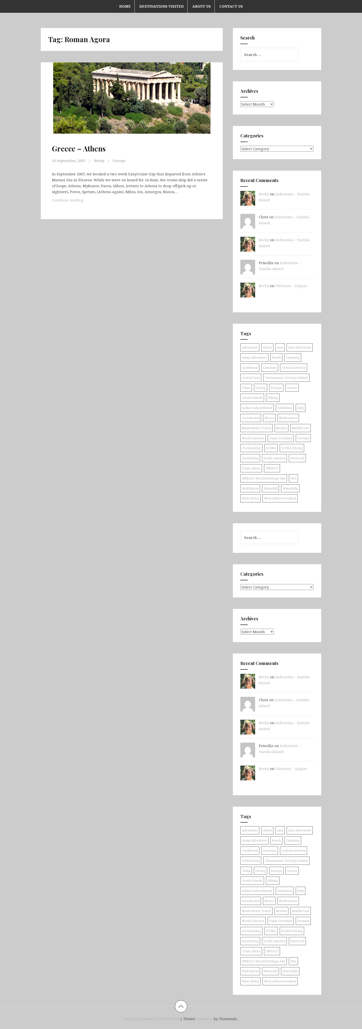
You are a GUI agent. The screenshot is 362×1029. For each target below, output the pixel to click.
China (246, 388)
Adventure (250, 347)
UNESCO (272, 468)
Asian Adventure (254, 357)
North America (253, 438)
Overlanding (251, 448)
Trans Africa (251, 468)
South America (274, 458)
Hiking (272, 397)
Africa (267, 347)
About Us (201, 6)
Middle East (300, 428)
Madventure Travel (256, 428)
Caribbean (250, 367)
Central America (293, 367)
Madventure (288, 418)
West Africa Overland (280, 498)
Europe (119, 160)
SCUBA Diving (292, 448)
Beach (276, 357)
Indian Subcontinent (257, 407)
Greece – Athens (79, 148)
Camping (293, 357)
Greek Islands (252, 397)
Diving (260, 388)
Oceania (303, 438)
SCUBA (271, 448)
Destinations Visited (161, 6)
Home (125, 6)
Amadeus (205, 1018)
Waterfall (270, 488)
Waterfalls (290, 488)
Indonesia (284, 407)
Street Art (297, 458)
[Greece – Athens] (131, 103)
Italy (300, 407)
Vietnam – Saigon (291, 285)
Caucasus (270, 367)
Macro (269, 418)
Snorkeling (250, 458)
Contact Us (231, 6)
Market (281, 428)
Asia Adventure (299, 347)
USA (293, 478)
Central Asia (251, 377)
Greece (292, 388)
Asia (280, 347)
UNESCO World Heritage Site (263, 478)
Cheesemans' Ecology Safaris (286, 377)
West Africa (250, 498)
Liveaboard (251, 418)
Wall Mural (250, 488)
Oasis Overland (280, 438)
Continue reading (74, 201)
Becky (99, 160)
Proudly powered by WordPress (151, 1018)
